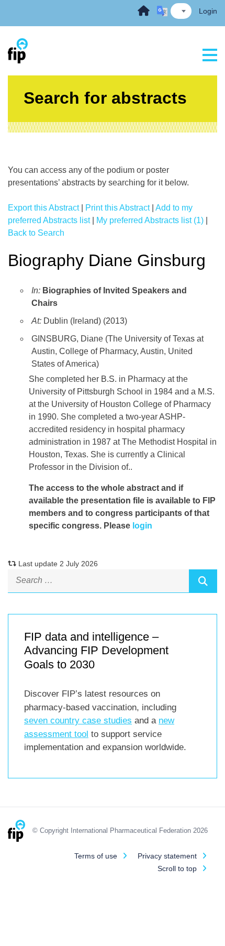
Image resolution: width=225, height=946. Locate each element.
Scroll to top (177, 868)
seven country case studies (78, 720)
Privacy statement (167, 856)
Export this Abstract (43, 207)
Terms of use (95, 856)
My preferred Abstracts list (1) (150, 220)
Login (208, 11)
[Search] (203, 580)
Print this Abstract (117, 207)
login (142, 525)
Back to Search (36, 232)
